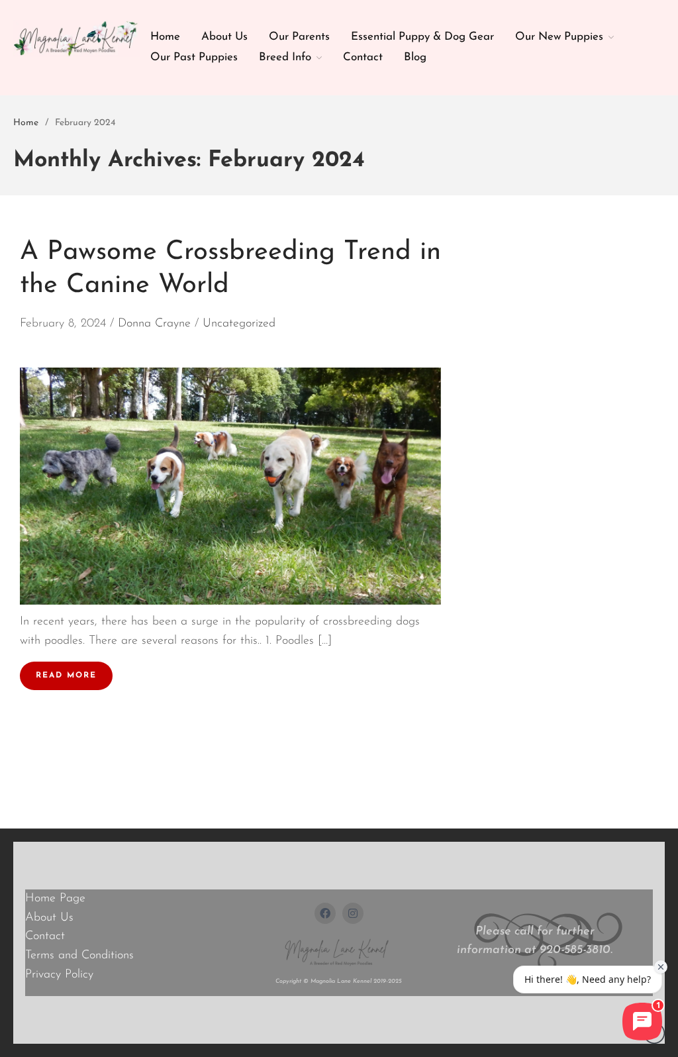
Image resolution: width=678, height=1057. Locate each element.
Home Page (55, 899)
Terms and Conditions (79, 956)
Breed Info (285, 57)
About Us (224, 36)
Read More (66, 676)
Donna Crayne (154, 324)
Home (165, 36)
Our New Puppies (559, 36)
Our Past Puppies (194, 57)
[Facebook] (325, 913)
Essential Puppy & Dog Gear (422, 36)
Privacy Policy (59, 975)
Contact (363, 57)
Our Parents (299, 36)
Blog (415, 57)
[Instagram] (352, 913)
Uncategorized (239, 324)
